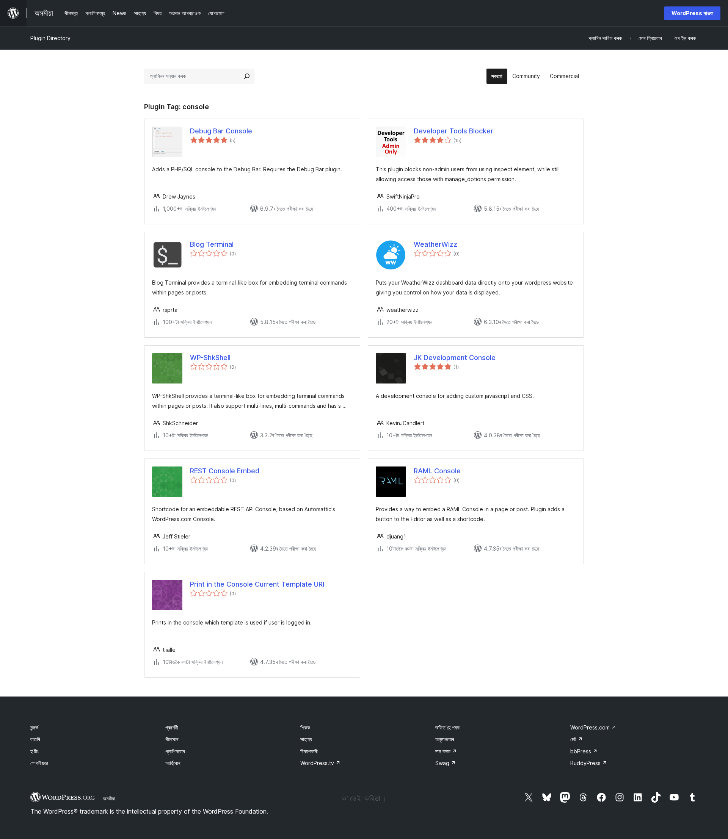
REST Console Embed (224, 471)
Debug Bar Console (221, 131)
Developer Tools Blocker (453, 131)
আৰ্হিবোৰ (172, 763)
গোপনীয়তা (39, 763)
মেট (576, 739)
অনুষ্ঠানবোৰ (444, 739)
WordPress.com (593, 727)
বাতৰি (35, 739)
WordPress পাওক (692, 13)
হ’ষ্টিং (34, 751)
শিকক (305, 727)
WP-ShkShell (210, 358)
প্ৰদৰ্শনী (171, 727)
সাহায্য (306, 739)
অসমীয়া (109, 798)
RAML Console (437, 471)
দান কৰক (446, 751)
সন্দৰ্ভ (34, 727)
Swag (445, 763)
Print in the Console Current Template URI (257, 584)
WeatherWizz (435, 244)
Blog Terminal (212, 244)
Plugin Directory (50, 38)
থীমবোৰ (171, 739)
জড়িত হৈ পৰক (447, 727)
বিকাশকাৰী (309, 751)
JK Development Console (455, 358)
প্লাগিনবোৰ (175, 751)
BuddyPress (588, 763)
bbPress (584, 751)
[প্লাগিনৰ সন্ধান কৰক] (246, 76)
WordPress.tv (320, 763)
